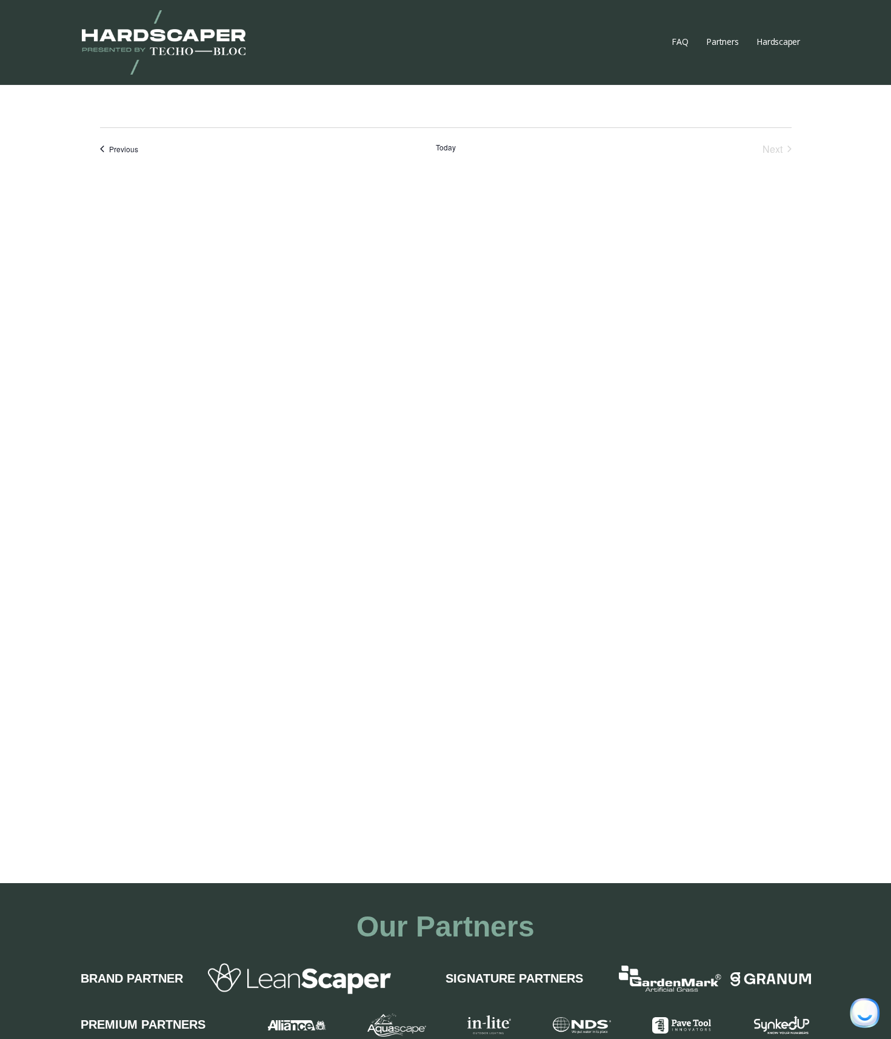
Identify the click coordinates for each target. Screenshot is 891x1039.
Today (446, 147)
